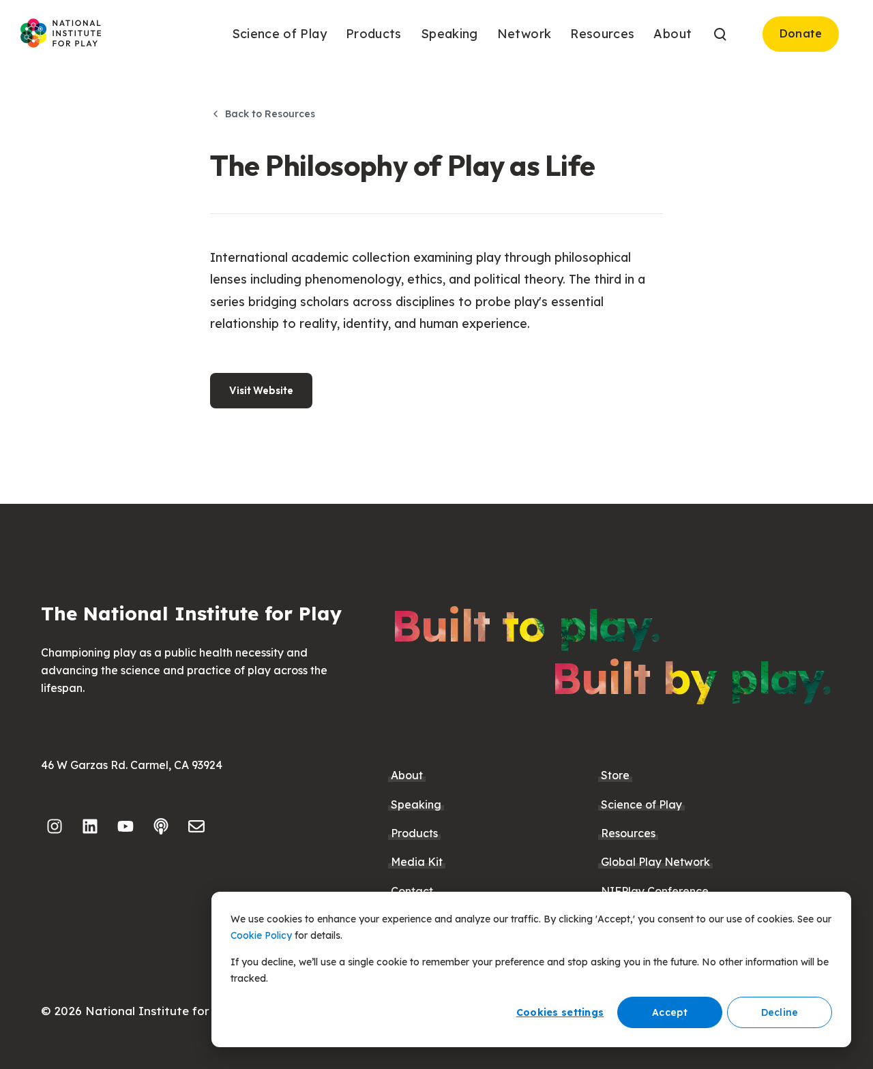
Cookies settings (560, 1012)
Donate (801, 33)
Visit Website (261, 390)
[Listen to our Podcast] (161, 826)
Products (414, 833)
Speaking (416, 804)
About (407, 775)
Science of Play (641, 804)
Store (615, 775)
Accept (669, 1012)
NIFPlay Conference (655, 891)
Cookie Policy (261, 935)
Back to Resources (270, 114)
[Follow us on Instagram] (54, 826)
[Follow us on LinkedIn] (90, 826)
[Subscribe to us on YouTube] (125, 826)
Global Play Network (655, 862)
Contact (412, 891)
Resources (628, 833)
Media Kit (417, 862)
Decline (780, 1012)
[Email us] (196, 826)
